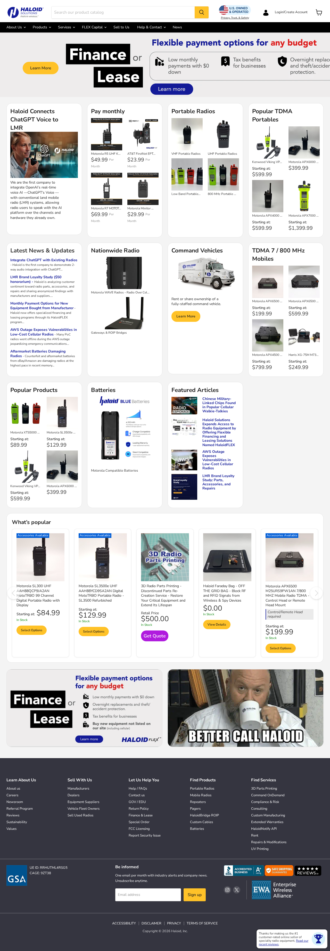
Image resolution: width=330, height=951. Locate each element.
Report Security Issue (145, 835)
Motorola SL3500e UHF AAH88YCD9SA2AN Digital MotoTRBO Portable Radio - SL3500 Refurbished (101, 593)
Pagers (195, 808)
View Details (217, 624)
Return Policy (139, 808)
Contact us (137, 795)
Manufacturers (78, 788)
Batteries (197, 828)
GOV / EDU (137, 802)
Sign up (195, 895)
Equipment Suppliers (83, 802)
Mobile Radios (200, 795)
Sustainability (16, 822)
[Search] (202, 12)
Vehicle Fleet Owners (84, 808)
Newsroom (14, 802)
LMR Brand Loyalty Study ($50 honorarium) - (35, 279)
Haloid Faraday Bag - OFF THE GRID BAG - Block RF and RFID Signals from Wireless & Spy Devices (224, 593)
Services (65, 27)
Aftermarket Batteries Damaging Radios (37, 353)
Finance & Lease (141, 815)
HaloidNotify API (264, 828)
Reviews (12, 815)
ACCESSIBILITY (124, 923)
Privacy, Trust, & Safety (235, 18)
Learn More (40, 68)
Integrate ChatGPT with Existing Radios (43, 260)
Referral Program (19, 808)
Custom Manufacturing (268, 815)
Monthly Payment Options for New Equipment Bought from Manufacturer (41, 305)
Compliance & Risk (265, 802)
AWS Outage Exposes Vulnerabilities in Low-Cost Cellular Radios (43, 332)
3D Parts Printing (264, 788)
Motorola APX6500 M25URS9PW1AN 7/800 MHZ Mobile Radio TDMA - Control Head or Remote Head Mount (287, 596)
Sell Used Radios (80, 815)
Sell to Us (121, 27)
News (177, 27)
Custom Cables (201, 822)
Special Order (139, 822)
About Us (14, 27)
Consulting (259, 808)
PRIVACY (174, 923)
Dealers (73, 795)
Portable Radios (202, 788)
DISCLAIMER (151, 923)
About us (13, 788)
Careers (12, 795)
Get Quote (155, 636)
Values (11, 828)
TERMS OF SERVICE (202, 923)
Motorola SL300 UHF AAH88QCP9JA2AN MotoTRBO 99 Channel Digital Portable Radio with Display (38, 596)
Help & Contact (150, 27)
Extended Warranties (267, 822)
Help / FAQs (138, 788)
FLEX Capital (93, 27)
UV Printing (260, 849)
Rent (254, 835)
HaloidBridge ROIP (204, 815)
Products (40, 27)
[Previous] (13, 593)
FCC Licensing (139, 828)
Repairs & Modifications (268, 842)
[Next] (316, 593)
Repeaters (198, 802)
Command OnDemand (268, 795)
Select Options (31, 630)
